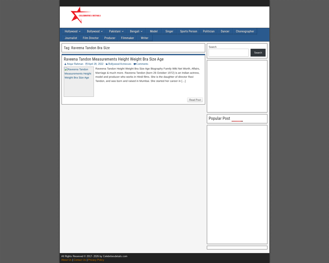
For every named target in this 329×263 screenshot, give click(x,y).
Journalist (71, 38)
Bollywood (93, 31)
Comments (142, 63)
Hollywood (71, 31)
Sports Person (188, 31)
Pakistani (115, 31)
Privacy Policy (96, 259)
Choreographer (245, 31)
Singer (169, 31)
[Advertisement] (179, 16)
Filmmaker (127, 38)
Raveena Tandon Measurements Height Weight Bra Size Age (114, 59)
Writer (144, 38)
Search (212, 47)
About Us (66, 259)
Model (154, 31)
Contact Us (80, 259)
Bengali (134, 31)
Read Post (195, 99)
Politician (209, 31)
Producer (109, 38)
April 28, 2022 (95, 63)
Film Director (91, 38)
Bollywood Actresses (119, 63)
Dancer (225, 31)
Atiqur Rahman (75, 63)
